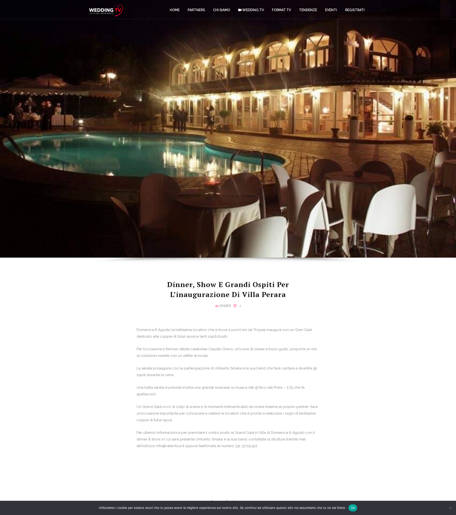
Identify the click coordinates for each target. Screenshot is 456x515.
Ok (353, 508)
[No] (450, 508)
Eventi (225, 306)
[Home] (106, 9)
